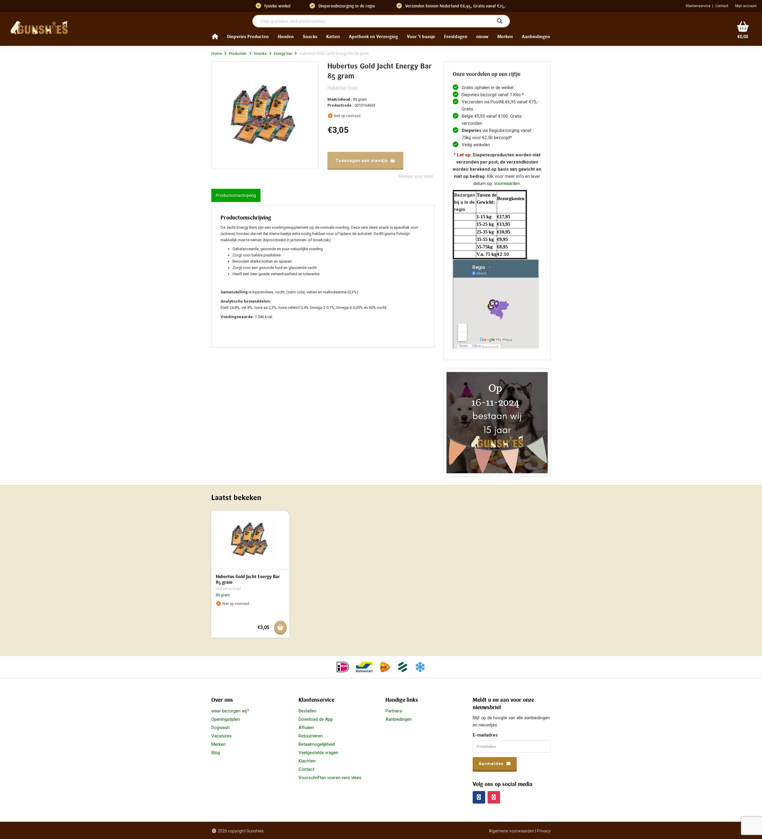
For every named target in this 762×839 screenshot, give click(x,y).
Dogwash (220, 727)
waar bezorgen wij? (230, 711)
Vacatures (221, 736)
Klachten (307, 761)
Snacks (310, 36)
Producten (237, 53)
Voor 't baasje (421, 36)
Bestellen (307, 711)
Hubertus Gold (342, 88)
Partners (393, 711)
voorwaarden (507, 183)
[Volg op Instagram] (494, 797)
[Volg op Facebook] (479, 797)
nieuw (482, 36)
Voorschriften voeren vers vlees (330, 777)
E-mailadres (485, 735)
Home (216, 53)
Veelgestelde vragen (318, 752)
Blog (215, 752)
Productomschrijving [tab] (236, 195)
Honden (286, 36)
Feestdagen (455, 36)
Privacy (544, 831)
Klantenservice (698, 6)
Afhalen (306, 727)
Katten (333, 36)
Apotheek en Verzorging (373, 36)
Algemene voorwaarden (511, 831)
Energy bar (283, 53)
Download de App (316, 719)
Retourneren (311, 736)
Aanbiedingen (536, 36)
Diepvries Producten (248, 36)
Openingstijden (225, 719)
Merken (505, 36)
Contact (721, 6)
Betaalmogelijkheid (317, 744)
